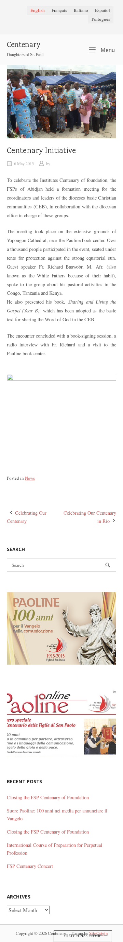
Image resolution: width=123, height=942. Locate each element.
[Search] (107, 565)
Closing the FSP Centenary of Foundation (48, 797)
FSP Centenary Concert (30, 866)
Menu (107, 50)
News (30, 478)
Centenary (23, 45)
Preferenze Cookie (82, 936)
